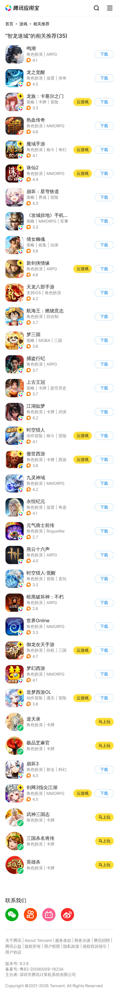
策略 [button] (30, 102)
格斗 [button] (50, 149)
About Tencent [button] (38, 940)
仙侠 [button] (54, 244)
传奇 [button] (62, 78)
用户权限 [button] (52, 946)
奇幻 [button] (62, 149)
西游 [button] (62, 459)
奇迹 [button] (62, 507)
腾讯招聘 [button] (102, 940)
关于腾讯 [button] (13, 940)
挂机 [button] (50, 650)
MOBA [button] (44, 340)
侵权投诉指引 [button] (95, 946)
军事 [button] (64, 221)
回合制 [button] (52, 316)
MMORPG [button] (55, 125)
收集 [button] (42, 244)
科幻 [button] (62, 769)
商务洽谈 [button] (82, 940)
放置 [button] (50, 78)
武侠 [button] (62, 411)
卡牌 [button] (42, 102)
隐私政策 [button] (71, 946)
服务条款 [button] (63, 940)
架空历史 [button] (58, 388)
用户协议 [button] (13, 952)
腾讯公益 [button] (13, 946)
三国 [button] (58, 340)
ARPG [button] (51, 54)
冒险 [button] (54, 102)
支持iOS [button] (33, 292)
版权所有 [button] (33, 946)
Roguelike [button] (55, 531)
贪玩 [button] (62, 578)
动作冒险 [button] (34, 435)
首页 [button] (9, 23)
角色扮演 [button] (34, 54)
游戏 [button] (23, 23)
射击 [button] (50, 769)
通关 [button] (50, 697)
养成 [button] (42, 197)
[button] (22, 8)
